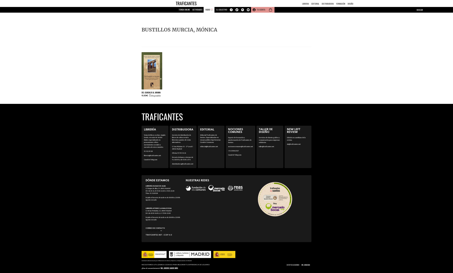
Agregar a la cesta (150, 95)
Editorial (315, 3)
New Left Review (293, 130)
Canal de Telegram (150, 160)
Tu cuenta (261, 9)
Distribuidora (328, 3)
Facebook (231, 9)
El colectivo (221, 9)
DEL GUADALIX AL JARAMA (151, 92)
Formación (340, 3)
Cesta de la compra (270, 9)
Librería (150, 129)
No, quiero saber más (169, 268)
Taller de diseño (266, 130)
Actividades (197, 9)
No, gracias (306, 265)
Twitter (237, 9)
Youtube (248, 9)
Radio (208, 9)
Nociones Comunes (235, 130)
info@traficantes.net (154, 231)
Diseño (350, 3)
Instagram (242, 9)
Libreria (305, 3)
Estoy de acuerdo (293, 265)
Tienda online (184, 9)
